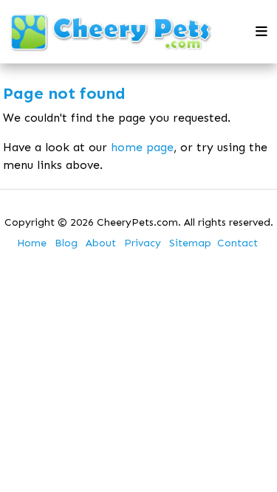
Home (32, 243)
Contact (237, 243)
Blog (66, 243)
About (101, 243)
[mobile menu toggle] (261, 31)
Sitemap (190, 243)
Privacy (142, 243)
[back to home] (111, 32)
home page (142, 147)
